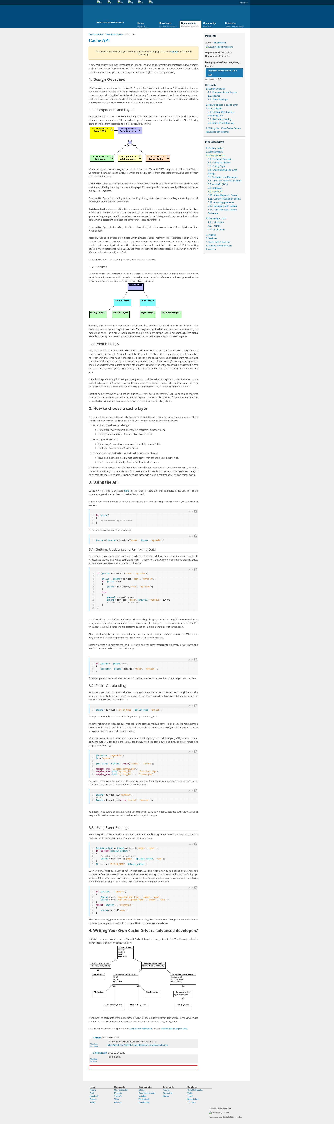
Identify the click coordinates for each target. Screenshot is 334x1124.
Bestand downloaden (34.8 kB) (222, 72)
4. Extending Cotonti (216, 218)
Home (86, 2)
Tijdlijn (189, 1093)
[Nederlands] (130, 2)
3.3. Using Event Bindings (221, 123)
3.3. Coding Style (216, 166)
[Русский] (110, 2)
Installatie (142, 1096)
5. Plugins (211, 235)
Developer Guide (114, 34)
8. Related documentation (219, 245)
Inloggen (243, 2)
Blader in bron (193, 1099)
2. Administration (214, 152)
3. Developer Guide (215, 155)
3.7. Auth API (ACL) (218, 184)
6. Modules (211, 238)
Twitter (93, 1102)
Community (209, 24)
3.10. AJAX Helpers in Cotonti (223, 195)
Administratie (144, 1099)
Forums (166, 1090)
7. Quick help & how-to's (218, 242)
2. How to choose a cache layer (222, 105)
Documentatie (190, 24)
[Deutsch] (120, 2)
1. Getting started (214, 148)
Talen (116, 1099)
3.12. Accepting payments (221, 202)
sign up (174, 51)
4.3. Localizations (217, 229)
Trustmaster (220, 42)
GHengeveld (101, 1053)
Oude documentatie (147, 1093)
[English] (99, 2)
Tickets (190, 1096)
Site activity (168, 1093)
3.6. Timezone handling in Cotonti (225, 180)
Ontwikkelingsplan (195, 1090)
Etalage (166, 1096)
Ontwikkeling (144, 1102)
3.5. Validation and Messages (223, 177)
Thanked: (94, 1045)
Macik (98, 1038)
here (126, 490)
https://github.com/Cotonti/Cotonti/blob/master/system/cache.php (138, 1045)
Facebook (94, 1096)
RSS (92, 1093)
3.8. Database (215, 188)
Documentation (96, 34)
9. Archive (211, 249)
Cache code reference (141, 1028)
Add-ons (117, 1102)
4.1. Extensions (216, 222)
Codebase (234, 24)
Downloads (168, 24)
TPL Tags (191, 1102)
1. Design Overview (215, 88)
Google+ (93, 1099)
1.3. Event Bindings (218, 99)
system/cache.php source (174, 1028)
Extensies (118, 1093)
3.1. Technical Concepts (220, 159)
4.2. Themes (214, 226)
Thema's (118, 1096)
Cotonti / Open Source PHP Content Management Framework (110, 15)
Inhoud (141, 1090)
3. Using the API (214, 108)
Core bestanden (121, 1090)
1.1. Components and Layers (222, 92)
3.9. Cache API (215, 191)
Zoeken (91, 2)
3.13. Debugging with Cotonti (222, 206)
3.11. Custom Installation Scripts (224, 198)
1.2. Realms (214, 96)
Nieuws (93, 1090)
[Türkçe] (151, 2)
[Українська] (141, 2)
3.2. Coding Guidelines (219, 162)
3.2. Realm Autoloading (219, 119)
